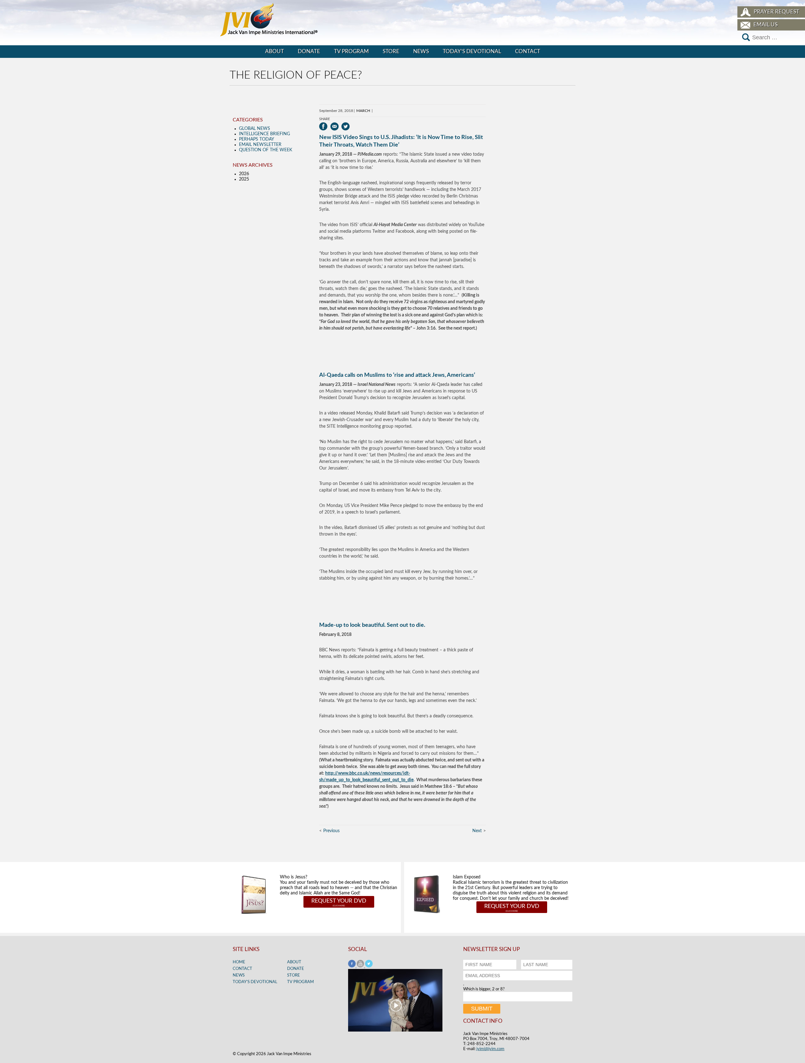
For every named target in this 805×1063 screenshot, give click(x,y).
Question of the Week (265, 150)
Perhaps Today (256, 139)
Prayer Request (776, 11)
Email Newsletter (260, 144)
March (363, 111)
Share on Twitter (345, 126)
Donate (309, 51)
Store (391, 51)
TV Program (351, 51)
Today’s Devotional (472, 51)
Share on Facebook (323, 126)
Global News (254, 128)
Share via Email (334, 126)
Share (324, 119)
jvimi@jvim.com (490, 1049)
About (274, 51)
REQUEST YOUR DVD (338, 901)
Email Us (765, 24)
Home (239, 962)
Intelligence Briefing (264, 134)
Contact (527, 51)
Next (477, 831)
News (421, 51)
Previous (331, 831)
